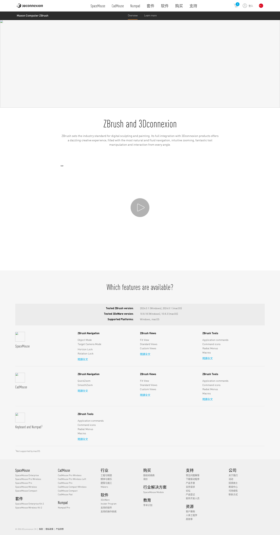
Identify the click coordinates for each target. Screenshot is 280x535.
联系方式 (233, 494)
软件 (165, 5)
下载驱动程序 (192, 478)
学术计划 (147, 504)
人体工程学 (191, 515)
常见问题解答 (192, 475)
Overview (133, 15)
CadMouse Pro (65, 482)
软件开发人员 (192, 498)
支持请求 (190, 486)
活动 (231, 478)
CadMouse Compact (67, 490)
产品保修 (60, 529)
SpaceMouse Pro (23, 482)
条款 (41, 529)
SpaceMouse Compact (26, 490)
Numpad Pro (64, 507)
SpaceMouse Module (153, 491)
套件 (150, 5)
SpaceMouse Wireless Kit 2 (28, 507)
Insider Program (109, 503)
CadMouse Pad (65, 494)
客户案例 (190, 511)
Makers (104, 486)
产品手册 (190, 482)
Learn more (150, 16)
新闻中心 (233, 486)
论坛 (188, 490)
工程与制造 (106, 475)
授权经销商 (149, 475)
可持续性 (233, 490)
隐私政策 (49, 529)
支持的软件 (106, 507)
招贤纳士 (233, 482)
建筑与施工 (106, 482)
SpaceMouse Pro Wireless (28, 478)
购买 (179, 5)
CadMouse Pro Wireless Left (72, 478)
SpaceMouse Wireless (26, 486)
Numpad (135, 5)
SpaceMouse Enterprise (27, 475)
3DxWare (105, 499)
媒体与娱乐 (106, 478)
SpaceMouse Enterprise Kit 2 (29, 503)
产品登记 (190, 494)
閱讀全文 (83, 359)
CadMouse (118, 5)
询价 (145, 478)
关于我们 (233, 475)
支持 (193, 5)
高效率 (189, 518)
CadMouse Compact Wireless (72, 486)
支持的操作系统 (109, 511)
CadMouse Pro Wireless (70, 475)
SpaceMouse (98, 5)
